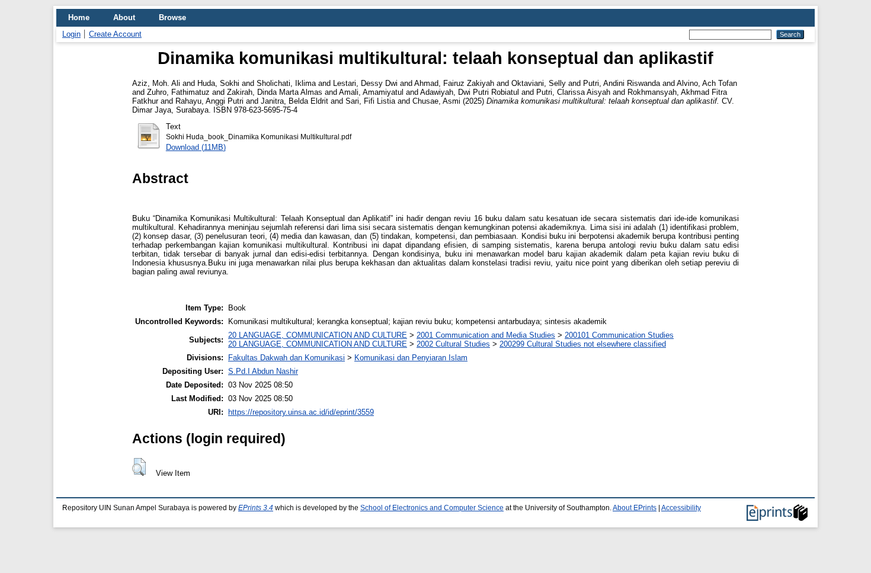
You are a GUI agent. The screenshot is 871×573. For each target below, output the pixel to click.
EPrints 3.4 (255, 507)
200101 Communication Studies (619, 335)
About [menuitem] (124, 17)
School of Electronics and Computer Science (432, 507)
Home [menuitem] (78, 17)
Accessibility (681, 507)
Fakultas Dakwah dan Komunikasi (286, 357)
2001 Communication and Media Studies (486, 335)
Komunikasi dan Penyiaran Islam (410, 357)
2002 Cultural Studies (453, 344)
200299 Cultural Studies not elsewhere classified (582, 344)
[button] (139, 467)
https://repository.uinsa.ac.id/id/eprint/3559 (301, 412)
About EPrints (635, 507)
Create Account (115, 34)
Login (71, 34)
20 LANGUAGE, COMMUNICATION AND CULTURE (317, 335)
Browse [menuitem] (172, 17)
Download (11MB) (196, 147)
